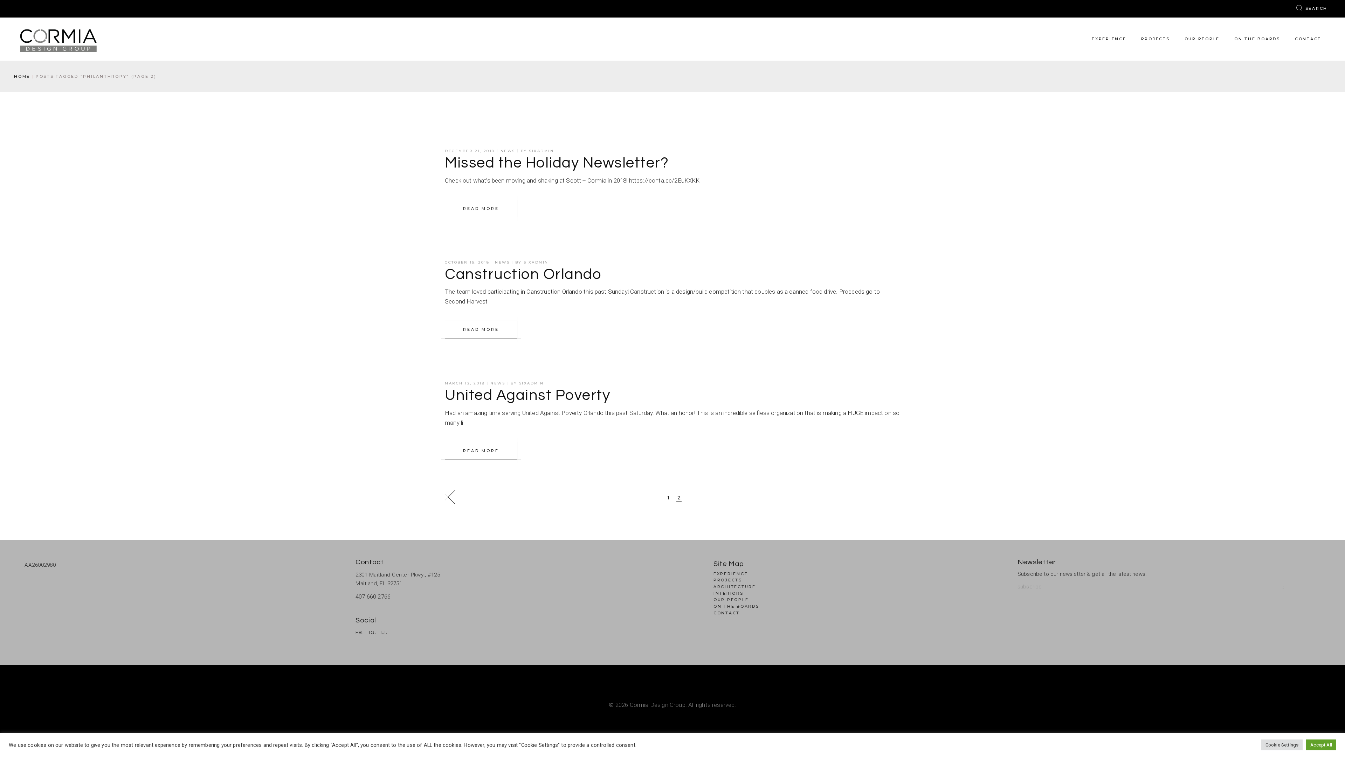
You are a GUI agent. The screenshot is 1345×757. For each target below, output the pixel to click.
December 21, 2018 (470, 151)
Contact (726, 613)
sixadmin (541, 151)
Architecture (734, 586)
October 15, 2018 (467, 262)
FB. (360, 632)
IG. (372, 632)
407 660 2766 (373, 596)
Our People (731, 599)
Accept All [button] (1321, 745)
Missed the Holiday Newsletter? (557, 163)
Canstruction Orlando (523, 274)
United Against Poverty (527, 395)
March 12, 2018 (465, 383)
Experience (730, 573)
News (508, 151)
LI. (384, 632)
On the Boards (736, 606)
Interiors (728, 593)
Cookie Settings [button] (1282, 745)
